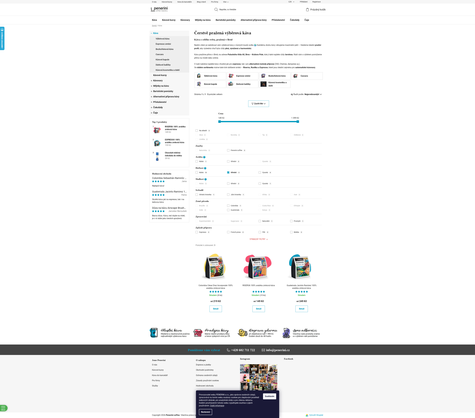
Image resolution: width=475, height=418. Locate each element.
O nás (154, 2)
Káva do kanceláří (160, 375)
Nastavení (205, 412)
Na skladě (204, 131)
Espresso (204, 232)
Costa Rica (267, 206)
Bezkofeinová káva (164, 49)
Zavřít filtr (258, 103)
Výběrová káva (162, 38)
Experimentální (206, 221)
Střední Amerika (206, 195)
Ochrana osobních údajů (206, 375)
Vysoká (266, 161)
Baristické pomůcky (163, 91)
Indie (202, 210)
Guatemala (236, 210)
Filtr (265, 232)
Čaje (155, 113)
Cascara (159, 54)
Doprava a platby (203, 365)
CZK (290, 2)
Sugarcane (236, 221)
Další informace (217, 405)
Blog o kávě (201, 2)
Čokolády (158, 107)
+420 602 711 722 (243, 350)
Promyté (298, 221)
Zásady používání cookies (207, 380)
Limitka (203, 139)
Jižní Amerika (237, 195)
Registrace (316, 2)
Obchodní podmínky (205, 370)
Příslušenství (159, 102)
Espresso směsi (163, 44)
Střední (235, 161)
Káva (155, 33)
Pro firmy (214, 2)
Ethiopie (298, 206)
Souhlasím (269, 396)
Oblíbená (298, 135)
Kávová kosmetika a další (168, 70)
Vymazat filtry (257, 239)
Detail (215, 309)
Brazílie (203, 206)
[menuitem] (154, 20)
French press (237, 232)
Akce (202, 135)
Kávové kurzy (167, 2)
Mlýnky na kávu (161, 86)
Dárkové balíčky (163, 65)
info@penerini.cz (278, 350)
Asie (297, 195)
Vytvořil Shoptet (316, 415)
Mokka (298, 232)
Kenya (266, 210)
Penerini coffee (238, 150)
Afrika (266, 195)
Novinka (235, 135)
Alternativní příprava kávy (166, 96)
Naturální (267, 221)
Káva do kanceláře (184, 2)
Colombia (236, 206)
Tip (264, 135)
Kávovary (158, 80)
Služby (155, 386)
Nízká (202, 161)
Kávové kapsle (162, 59)
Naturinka (204, 150)
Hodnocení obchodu (205, 386)
